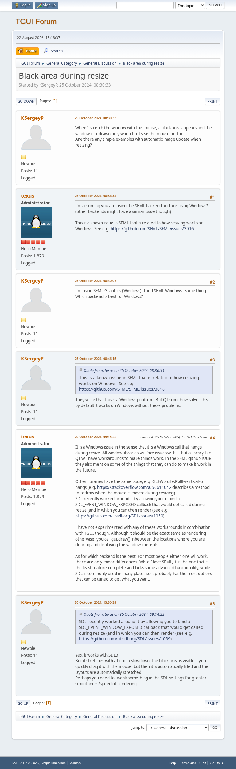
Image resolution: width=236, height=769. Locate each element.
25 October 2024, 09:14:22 (95, 436)
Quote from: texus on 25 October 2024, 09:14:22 (124, 614)
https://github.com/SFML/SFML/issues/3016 (152, 229)
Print (212, 101)
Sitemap (75, 763)
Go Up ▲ (217, 762)
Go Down (26, 101)
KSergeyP (32, 118)
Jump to (138, 727)
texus (27, 195)
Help (172, 762)
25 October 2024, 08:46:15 (95, 358)
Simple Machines (53, 763)
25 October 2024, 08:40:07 (95, 280)
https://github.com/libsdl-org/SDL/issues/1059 (119, 516)
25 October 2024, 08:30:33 (95, 117)
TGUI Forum (36, 21)
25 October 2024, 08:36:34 (95, 195)
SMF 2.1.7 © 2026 (25, 763)
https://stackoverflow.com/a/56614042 (134, 487)
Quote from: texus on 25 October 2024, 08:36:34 (124, 370)
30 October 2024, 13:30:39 (95, 602)
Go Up (23, 703)
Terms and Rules (193, 762)
